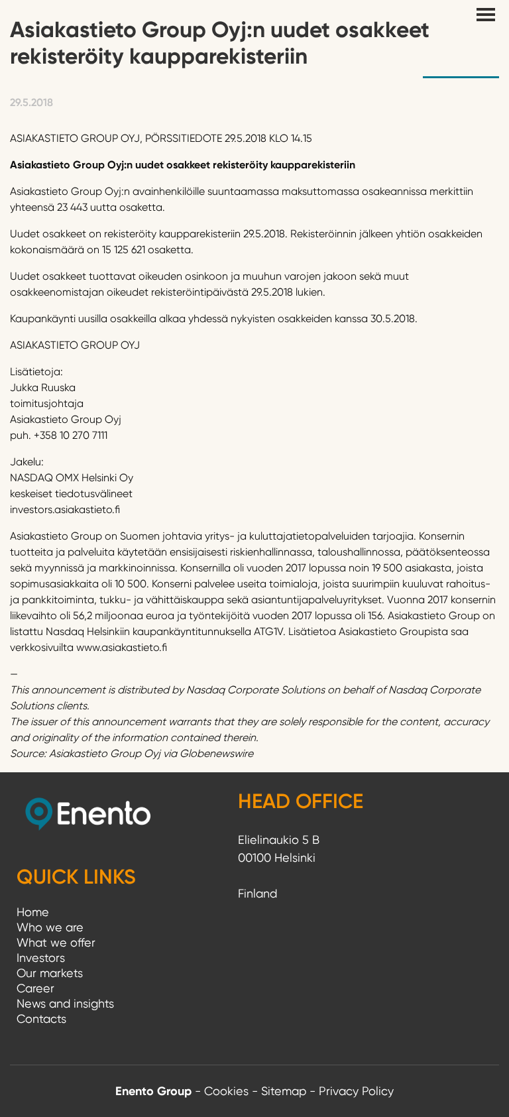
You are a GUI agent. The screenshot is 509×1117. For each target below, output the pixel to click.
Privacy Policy (356, 1091)
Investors (41, 958)
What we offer (56, 942)
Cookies (226, 1091)
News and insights (65, 1003)
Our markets (50, 973)
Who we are (50, 927)
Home (33, 912)
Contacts (41, 1019)
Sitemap (283, 1091)
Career (35, 988)
